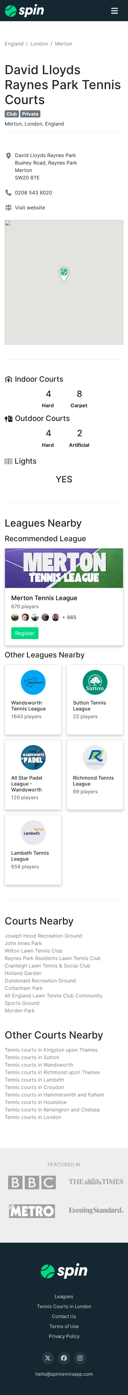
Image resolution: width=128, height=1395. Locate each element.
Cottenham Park (24, 988)
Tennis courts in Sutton (32, 1057)
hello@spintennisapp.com (64, 1374)
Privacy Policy (64, 1336)
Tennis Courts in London (64, 1306)
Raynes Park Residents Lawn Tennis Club (53, 958)
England (14, 44)
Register (24, 633)
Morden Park (20, 1010)
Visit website (30, 207)
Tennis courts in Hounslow (36, 1102)
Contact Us (64, 1316)
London (39, 44)
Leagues (64, 1296)
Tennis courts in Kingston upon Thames (51, 1050)
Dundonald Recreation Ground (40, 980)
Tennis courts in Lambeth (34, 1080)
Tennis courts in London (33, 1117)
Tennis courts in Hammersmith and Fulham (54, 1095)
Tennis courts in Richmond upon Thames (52, 1072)
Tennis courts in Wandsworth (39, 1065)
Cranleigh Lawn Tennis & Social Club (47, 966)
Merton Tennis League (44, 598)
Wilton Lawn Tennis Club (33, 951)
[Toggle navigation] (114, 11)
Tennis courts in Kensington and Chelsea (52, 1109)
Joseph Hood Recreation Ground (43, 936)
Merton (63, 44)
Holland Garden (23, 973)
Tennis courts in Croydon (34, 1087)
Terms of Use (64, 1326)
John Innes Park (23, 943)
